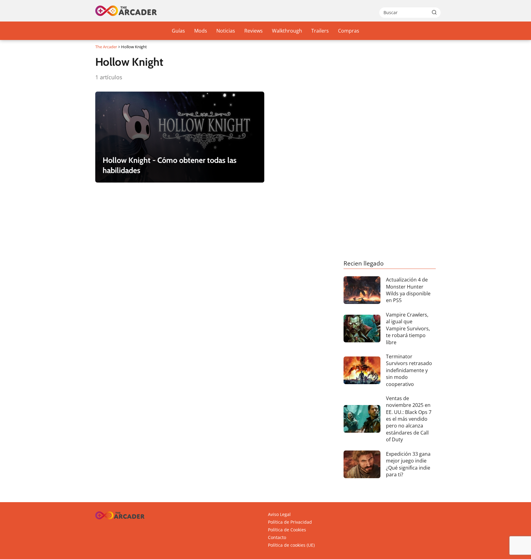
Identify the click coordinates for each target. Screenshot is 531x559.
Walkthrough (287, 30)
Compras (348, 30)
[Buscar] (434, 12)
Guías (178, 30)
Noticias (225, 30)
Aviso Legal (279, 514)
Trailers (320, 30)
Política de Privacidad (290, 522)
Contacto (277, 537)
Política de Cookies (287, 530)
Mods (200, 30)
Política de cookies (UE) (291, 545)
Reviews (253, 30)
